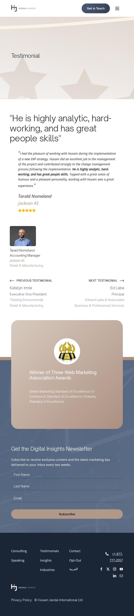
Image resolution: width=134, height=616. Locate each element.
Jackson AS (28, 203)
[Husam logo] (23, 7)
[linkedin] (114, 575)
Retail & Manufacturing (26, 265)
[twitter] (108, 569)
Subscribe (67, 514)
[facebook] (101, 569)
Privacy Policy (21, 600)
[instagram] (114, 569)
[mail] (121, 575)
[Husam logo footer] (23, 586)
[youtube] (121, 569)
